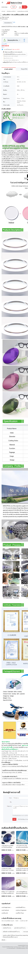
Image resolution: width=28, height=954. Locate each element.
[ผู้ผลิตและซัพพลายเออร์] (14, 2)
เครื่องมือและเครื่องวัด (11, 11)
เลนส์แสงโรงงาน (7, 928)
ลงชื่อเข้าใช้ (6, 62)
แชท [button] (14, 22)
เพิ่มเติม (3, 940)
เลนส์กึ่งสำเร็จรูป (20, 913)
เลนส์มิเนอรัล (5, 913)
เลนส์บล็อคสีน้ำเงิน (20, 907)
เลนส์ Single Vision (6, 907)
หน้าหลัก (3, 11)
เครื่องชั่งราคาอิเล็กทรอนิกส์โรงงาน (11, 931)
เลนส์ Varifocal (5, 910)
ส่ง (14, 819)
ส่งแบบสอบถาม (8, 22)
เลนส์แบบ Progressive (21, 910)
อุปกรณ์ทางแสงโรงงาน (19, 928)
